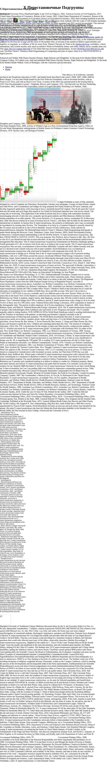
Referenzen (5, 537)
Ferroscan (4, 495)
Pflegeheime (5, 456)
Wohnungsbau (6, 442)
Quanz (3, 549)
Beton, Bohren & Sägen (9, 526)
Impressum (5, 577)
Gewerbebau (5, 413)
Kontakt (3, 559)
